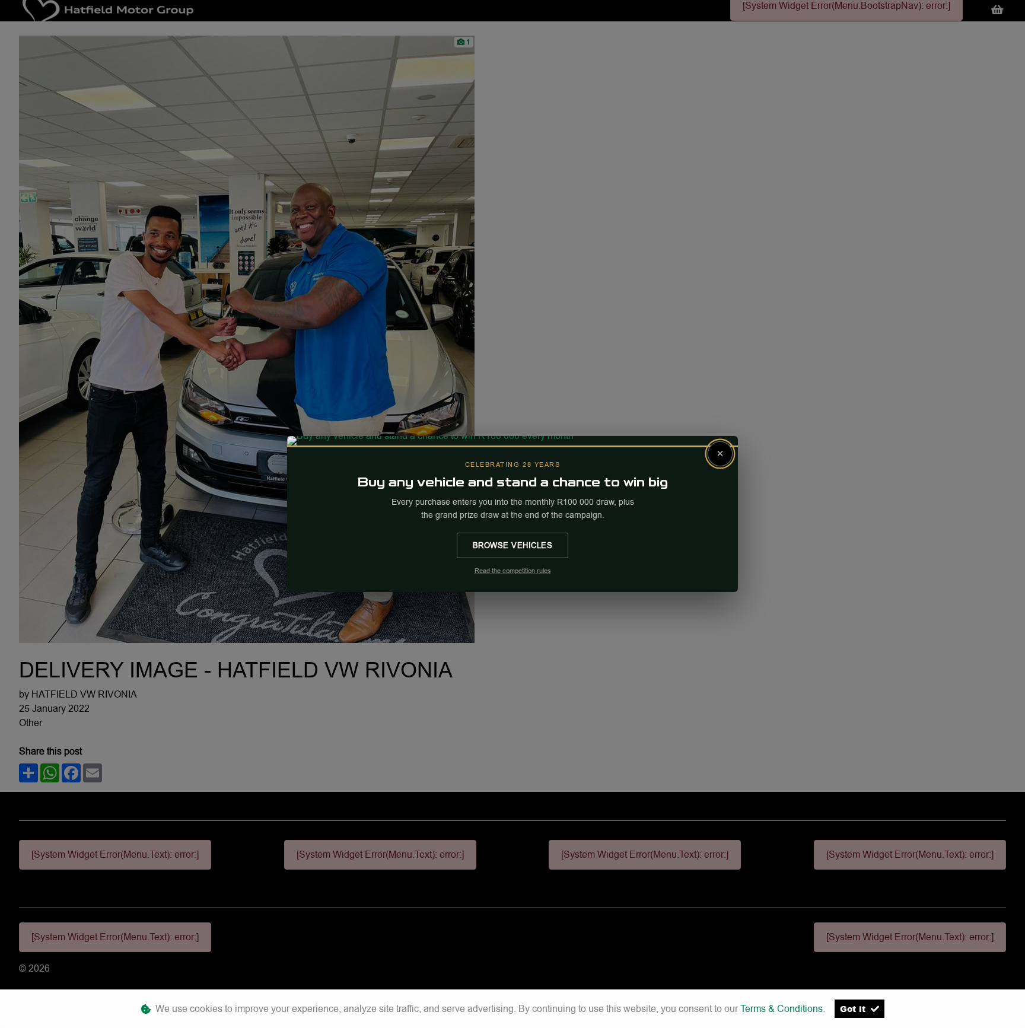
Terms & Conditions (781, 1009)
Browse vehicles (513, 545)
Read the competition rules (513, 570)
